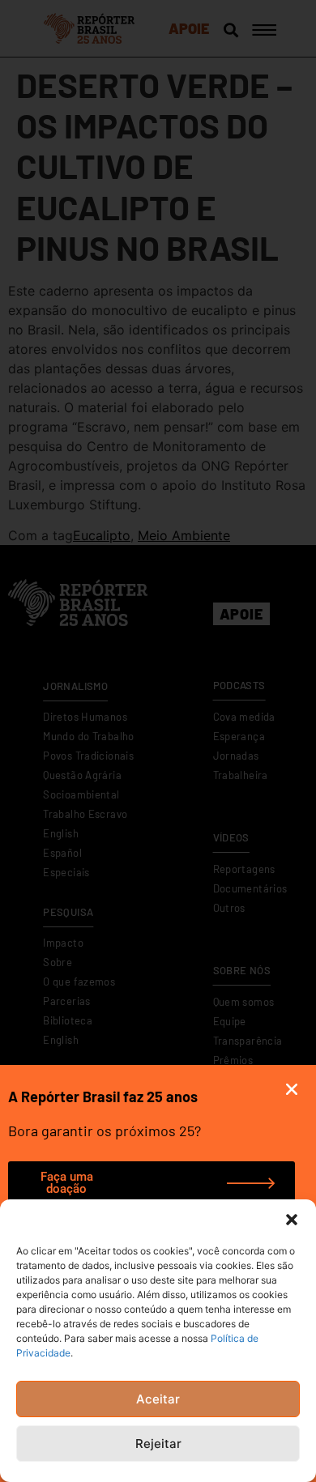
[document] (158, 741)
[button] (292, 1220)
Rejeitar (158, 1443)
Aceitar (158, 1399)
